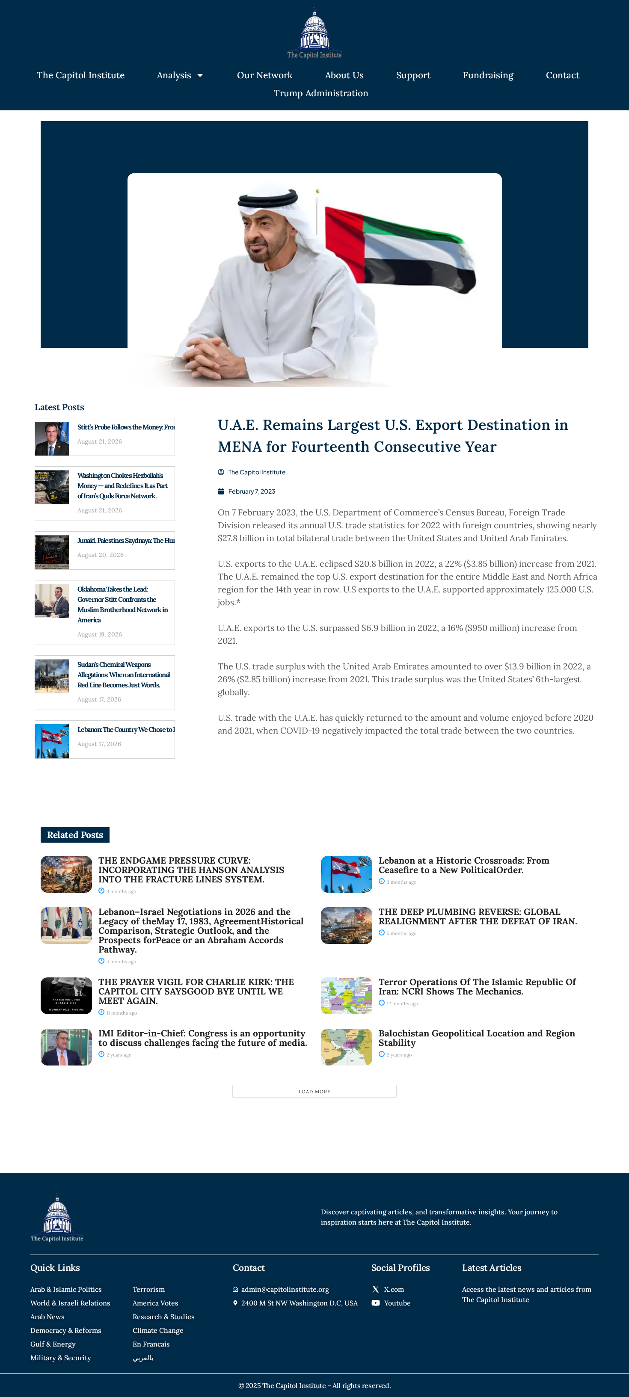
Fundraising (488, 75)
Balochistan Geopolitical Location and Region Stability (477, 1037)
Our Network (265, 75)
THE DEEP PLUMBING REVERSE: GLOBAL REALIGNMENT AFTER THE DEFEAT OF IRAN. (478, 916)
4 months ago (120, 962)
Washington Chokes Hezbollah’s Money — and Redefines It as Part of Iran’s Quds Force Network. (122, 485)
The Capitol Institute (81, 75)
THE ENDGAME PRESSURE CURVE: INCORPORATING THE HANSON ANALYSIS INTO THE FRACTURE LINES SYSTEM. (191, 870)
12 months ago (402, 1003)
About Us (344, 75)
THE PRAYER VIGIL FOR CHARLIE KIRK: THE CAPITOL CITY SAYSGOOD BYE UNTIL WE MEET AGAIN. (196, 991)
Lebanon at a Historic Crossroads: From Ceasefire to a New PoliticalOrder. (464, 865)
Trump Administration (321, 93)
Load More (315, 1092)
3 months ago (120, 891)
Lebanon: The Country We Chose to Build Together (145, 729)
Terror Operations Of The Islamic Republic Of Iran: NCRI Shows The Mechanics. (477, 986)
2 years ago (118, 1055)
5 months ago (401, 933)
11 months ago (121, 1013)
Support (413, 75)
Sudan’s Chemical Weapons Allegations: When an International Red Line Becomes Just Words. (123, 674)
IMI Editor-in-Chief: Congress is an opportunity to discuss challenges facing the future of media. (202, 1037)
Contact (562, 75)
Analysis (174, 75)
